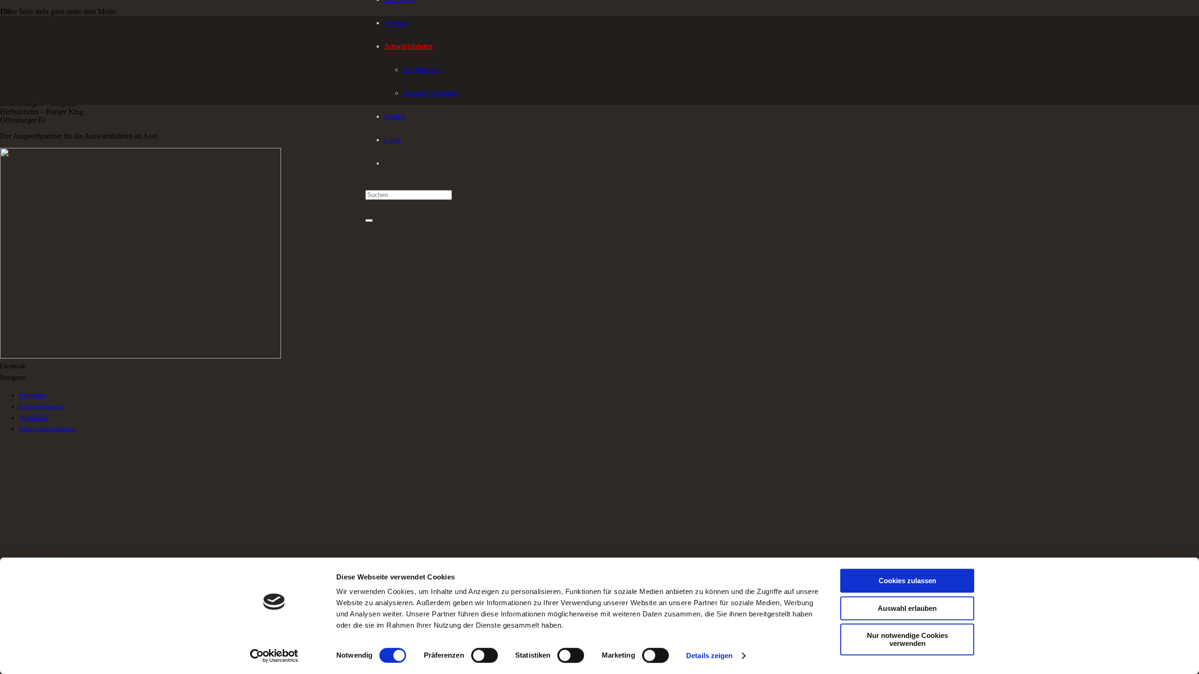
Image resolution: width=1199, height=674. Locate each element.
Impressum (33, 417)
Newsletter (33, 395)
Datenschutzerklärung (47, 428)
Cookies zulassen (907, 581)
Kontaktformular (41, 406)
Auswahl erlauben (907, 608)
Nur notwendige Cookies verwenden (907, 639)
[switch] (484, 655)
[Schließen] (369, 220)
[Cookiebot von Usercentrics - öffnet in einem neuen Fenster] (274, 656)
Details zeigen (709, 655)
